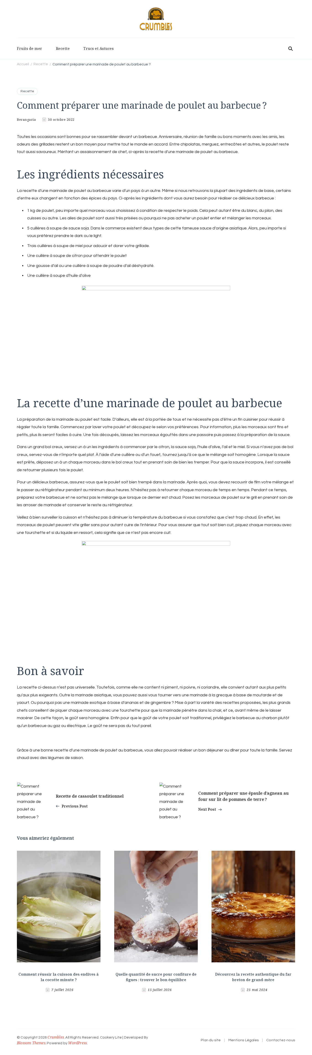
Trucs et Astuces (98, 48)
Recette (63, 48)
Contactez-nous (280, 1040)
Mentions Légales (243, 1040)
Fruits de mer (29, 48)
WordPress (77, 1042)
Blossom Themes (31, 1042)
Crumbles (56, 1037)
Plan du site (211, 1040)
